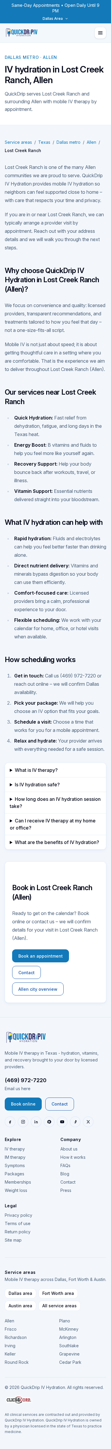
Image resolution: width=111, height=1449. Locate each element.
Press (65, 1190)
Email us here (17, 1088)
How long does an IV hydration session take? (55, 802)
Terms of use (17, 1223)
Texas (44, 142)
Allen (91, 142)
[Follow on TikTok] (75, 1121)
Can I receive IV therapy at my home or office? (53, 824)
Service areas (18, 142)
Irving (10, 1345)
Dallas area (20, 1293)
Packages (14, 1173)
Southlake (69, 1345)
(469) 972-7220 (25, 1080)
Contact (26, 972)
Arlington (67, 1337)
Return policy (17, 1231)
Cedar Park (70, 1362)
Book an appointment (40, 956)
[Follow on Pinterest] (49, 1121)
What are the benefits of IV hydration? (57, 842)
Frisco (11, 1329)
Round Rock (17, 1362)
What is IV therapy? (36, 770)
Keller (10, 1353)
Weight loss (16, 1190)
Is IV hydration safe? (37, 785)
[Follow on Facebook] (10, 1121)
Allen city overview (37, 989)
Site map (13, 1240)
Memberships (18, 1182)
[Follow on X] (88, 1121)
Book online (23, 1103)
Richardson (16, 1337)
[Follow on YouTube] (62, 1121)
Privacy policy (18, 1215)
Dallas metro (69, 142)
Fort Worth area (58, 1293)
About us (69, 1148)
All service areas (59, 1305)
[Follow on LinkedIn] (36, 1121)
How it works (73, 1157)
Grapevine (69, 1353)
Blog (64, 1173)
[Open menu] (100, 33)
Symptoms (15, 1165)
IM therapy (15, 1157)
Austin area (20, 1305)
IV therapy (15, 1148)
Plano (64, 1320)
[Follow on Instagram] (23, 1121)
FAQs (65, 1165)
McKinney (68, 1329)
